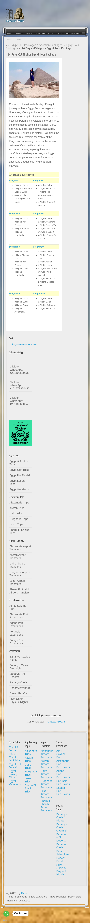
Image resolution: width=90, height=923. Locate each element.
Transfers (12, 900)
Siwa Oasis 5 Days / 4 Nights (18, 700)
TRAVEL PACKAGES (48, 33)
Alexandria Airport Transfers (20, 548)
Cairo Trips (16, 513)
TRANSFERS (75, 33)
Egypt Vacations (19, 489)
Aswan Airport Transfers (17, 556)
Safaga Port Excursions (16, 642)
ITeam (24, 893)
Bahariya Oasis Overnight (18, 667)
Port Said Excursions (16, 633)
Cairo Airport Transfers (17, 565)
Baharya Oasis (18, 682)
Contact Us (24, 900)
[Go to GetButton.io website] (6, 919)
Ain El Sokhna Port (17, 607)
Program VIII (39, 293)
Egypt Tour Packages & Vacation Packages (36, 45)
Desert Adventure (20, 687)
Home (9, 33)
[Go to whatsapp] (6, 914)
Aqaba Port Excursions (16, 624)
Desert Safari (75, 896)
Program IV (38, 213)
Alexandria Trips (19, 502)
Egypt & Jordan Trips (18, 463)
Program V (14, 247)
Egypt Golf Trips (19, 469)
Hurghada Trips (18, 518)
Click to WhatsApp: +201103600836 (19, 369)
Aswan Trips (16, 508)
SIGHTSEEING (18, 33)
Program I (14, 180)
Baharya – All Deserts (17, 675)
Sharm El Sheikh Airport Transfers (19, 591)
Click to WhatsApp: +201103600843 (19, 401)
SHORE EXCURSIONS (33, 33)
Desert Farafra (18, 693)
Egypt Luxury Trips (17, 482)
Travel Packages (57, 896)
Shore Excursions (38, 896)
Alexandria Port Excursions (18, 616)
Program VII (15, 293)
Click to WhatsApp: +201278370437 (20, 385)
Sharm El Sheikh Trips (19, 531)
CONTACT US (21, 39)
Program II (38, 180)
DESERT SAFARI (63, 33)
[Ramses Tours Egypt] (15, 15)
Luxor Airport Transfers (17, 582)
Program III (14, 213)
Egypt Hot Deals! (19, 475)
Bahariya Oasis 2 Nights (19, 658)
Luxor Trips (16, 524)
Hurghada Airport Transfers (19, 574)
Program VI (38, 247)
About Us (10, 39)
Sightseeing (21, 896)
